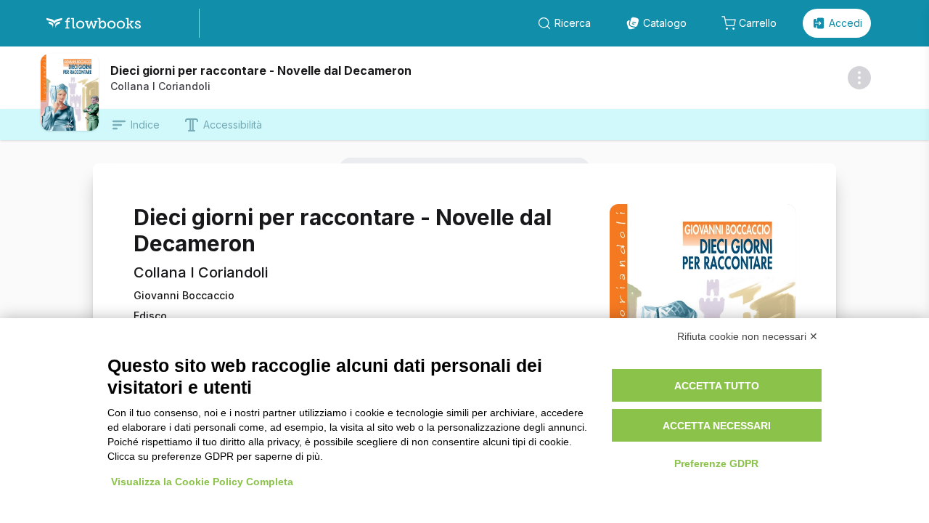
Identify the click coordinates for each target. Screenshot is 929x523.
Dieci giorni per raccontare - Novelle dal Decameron (261, 70)
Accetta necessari (717, 425)
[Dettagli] (859, 77)
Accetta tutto (716, 386)
